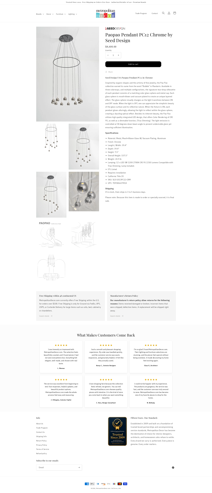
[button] (40, 14)
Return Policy (41, 440)
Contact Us (40, 432)
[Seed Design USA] (140, 28)
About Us (39, 423)
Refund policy (41, 453)
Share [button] (110, 72)
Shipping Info (41, 436)
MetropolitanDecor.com (103, 488)
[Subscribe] (79, 467)
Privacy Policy (41, 445)
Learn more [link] (44, 316)
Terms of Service (42, 449)
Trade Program (141, 13)
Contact (155, 13)
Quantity (108, 50)
